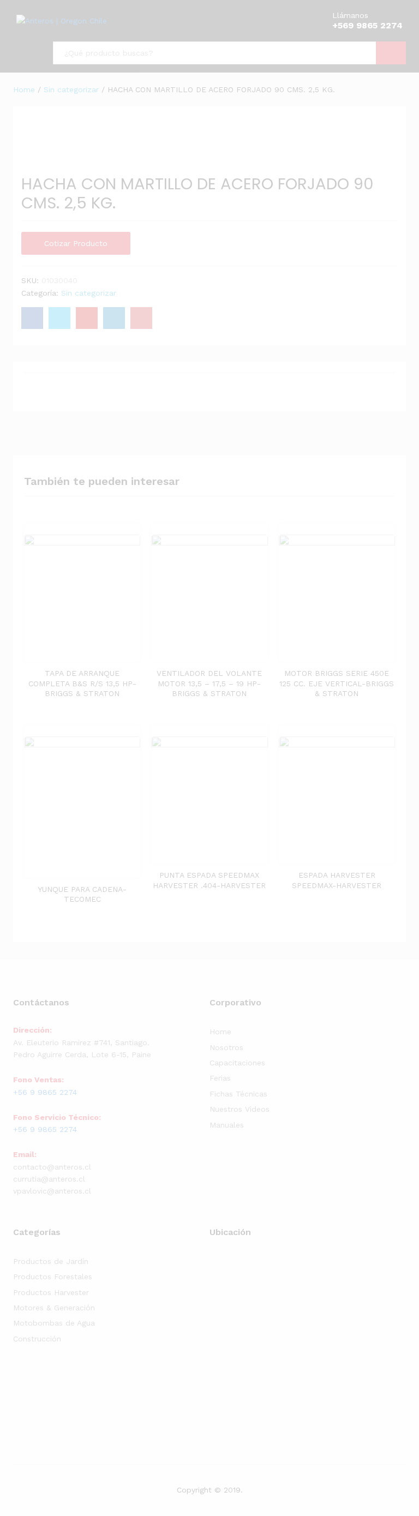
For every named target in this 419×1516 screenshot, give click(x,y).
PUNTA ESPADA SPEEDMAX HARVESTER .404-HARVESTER (209, 880)
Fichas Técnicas (238, 1093)
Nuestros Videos (240, 1109)
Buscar (391, 52)
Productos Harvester (51, 1292)
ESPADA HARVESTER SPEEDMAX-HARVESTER (336, 880)
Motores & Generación (54, 1307)
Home (220, 1031)
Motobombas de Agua (54, 1323)
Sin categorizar (88, 293)
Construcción (37, 1338)
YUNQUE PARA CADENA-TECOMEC (82, 894)
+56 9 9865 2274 (45, 1092)
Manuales (227, 1124)
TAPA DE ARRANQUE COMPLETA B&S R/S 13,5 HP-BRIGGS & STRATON (82, 683)
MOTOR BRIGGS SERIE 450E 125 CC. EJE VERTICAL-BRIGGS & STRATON (336, 683)
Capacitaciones (237, 1062)
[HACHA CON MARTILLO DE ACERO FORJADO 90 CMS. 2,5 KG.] (32, 318)
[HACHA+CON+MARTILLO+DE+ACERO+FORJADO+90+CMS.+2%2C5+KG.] (59, 318)
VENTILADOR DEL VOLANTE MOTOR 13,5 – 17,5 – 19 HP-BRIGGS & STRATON (209, 683)
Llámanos (350, 15)
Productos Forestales (52, 1276)
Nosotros (226, 1047)
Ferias (220, 1078)
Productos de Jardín (50, 1261)
